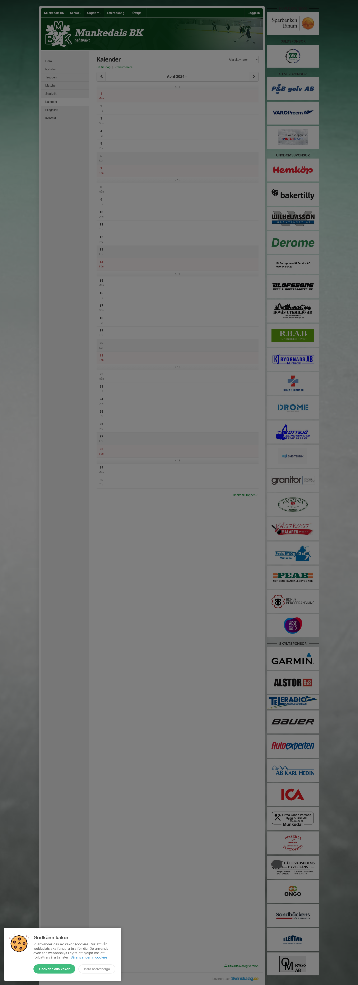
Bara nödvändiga (97, 969)
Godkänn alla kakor (54, 969)
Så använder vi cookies (88, 957)
